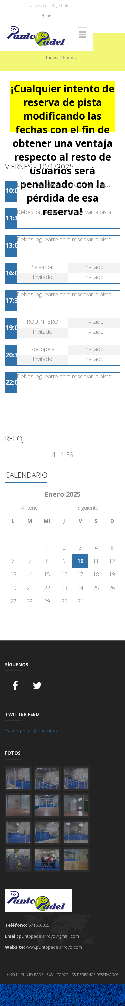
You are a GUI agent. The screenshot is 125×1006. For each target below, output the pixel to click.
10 (80, 561)
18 (96, 574)
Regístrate (60, 5)
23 (64, 588)
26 (112, 588)
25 (96, 588)
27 (13, 601)
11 (96, 561)
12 (112, 561)
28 (30, 601)
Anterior (30, 507)
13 (13, 574)
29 (47, 601)
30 (64, 601)
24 (80, 588)
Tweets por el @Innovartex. (32, 731)
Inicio (52, 57)
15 (47, 574)
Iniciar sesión (34, 5)
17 (80, 574)
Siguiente (88, 507)
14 (30, 574)
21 (30, 588)
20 (13, 588)
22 (47, 588)
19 (112, 574)
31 (80, 601)
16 (64, 574)
